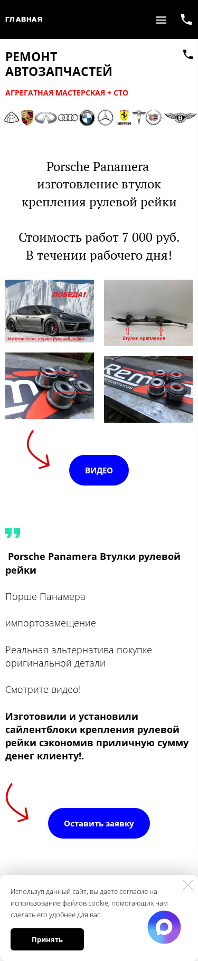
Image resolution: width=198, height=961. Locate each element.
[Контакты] (188, 54)
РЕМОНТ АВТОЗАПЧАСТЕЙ (58, 64)
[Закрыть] (188, 885)
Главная (24, 19)
